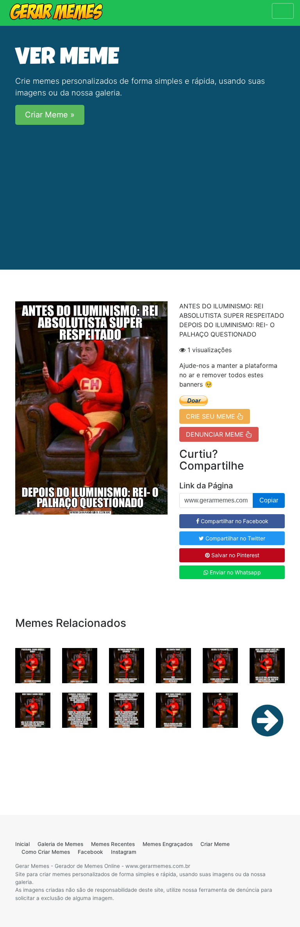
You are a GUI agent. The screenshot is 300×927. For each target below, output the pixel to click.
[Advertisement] (150, 186)
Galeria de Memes (60, 844)
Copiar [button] (268, 500)
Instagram (123, 852)
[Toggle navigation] (283, 11)
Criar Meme (215, 844)
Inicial (22, 844)
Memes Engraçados (168, 844)
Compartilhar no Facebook (233, 521)
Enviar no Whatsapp (234, 572)
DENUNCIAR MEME (216, 434)
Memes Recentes (113, 844)
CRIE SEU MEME (211, 416)
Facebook (90, 852)
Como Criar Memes (45, 852)
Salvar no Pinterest (234, 555)
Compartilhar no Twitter (234, 538)
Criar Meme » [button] (50, 114)
